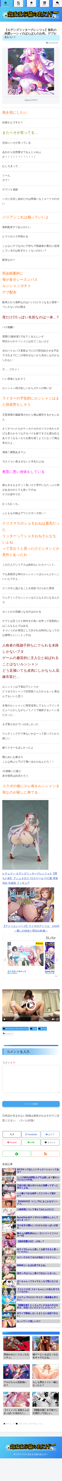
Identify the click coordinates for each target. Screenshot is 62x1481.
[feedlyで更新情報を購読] (16, 1154)
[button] (56, 811)
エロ (34, 1029)
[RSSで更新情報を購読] (45, 1154)
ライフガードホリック (16, 971)
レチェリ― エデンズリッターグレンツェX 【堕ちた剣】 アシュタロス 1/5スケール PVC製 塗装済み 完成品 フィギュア (30, 878)
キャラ (43, 1029)
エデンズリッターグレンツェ (16, 1029)
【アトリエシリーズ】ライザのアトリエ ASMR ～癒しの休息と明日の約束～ (31, 928)
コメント (8, 1062)
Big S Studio (12, 973)
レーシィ (8, 1033)
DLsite (51, 938)
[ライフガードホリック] (25, 956)
